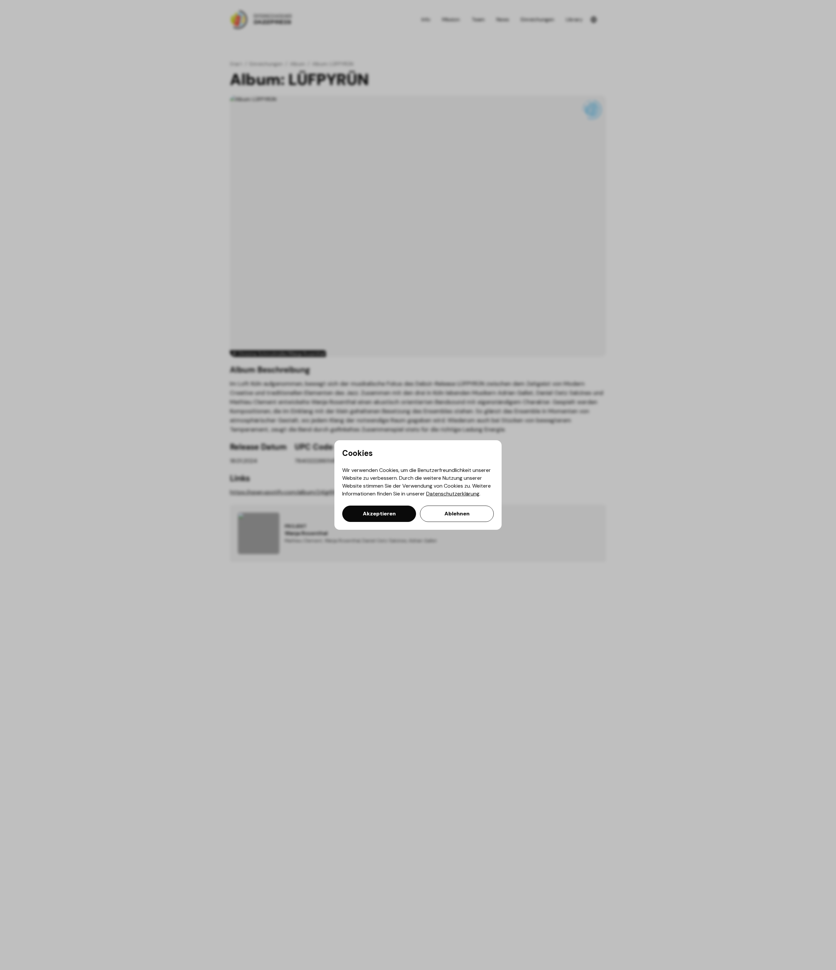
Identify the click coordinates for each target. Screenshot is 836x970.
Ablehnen (457, 513)
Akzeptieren (379, 513)
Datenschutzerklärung (452, 493)
